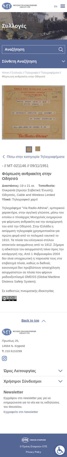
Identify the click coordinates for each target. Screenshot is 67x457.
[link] (60, 450)
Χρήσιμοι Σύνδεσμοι (22, 381)
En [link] (55, 6)
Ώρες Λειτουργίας (20, 371)
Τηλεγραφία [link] (31, 72)
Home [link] (5, 72)
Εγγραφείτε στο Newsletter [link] (21, 412)
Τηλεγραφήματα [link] (50, 72)
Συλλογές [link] (17, 72)
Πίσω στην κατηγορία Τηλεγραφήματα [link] (35, 156)
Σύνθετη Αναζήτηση (19, 61)
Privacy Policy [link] (33, 452)
